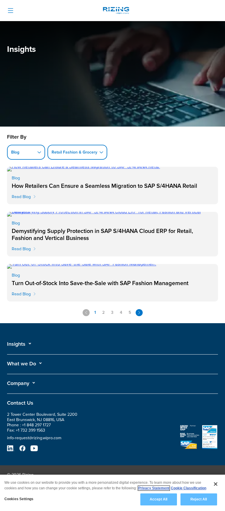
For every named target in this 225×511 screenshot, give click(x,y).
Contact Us (20, 403)
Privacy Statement (153, 488)
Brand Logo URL (116, 11)
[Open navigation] (10, 10)
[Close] (215, 484)
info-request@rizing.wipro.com (34, 437)
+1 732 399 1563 (30, 430)
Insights (16, 344)
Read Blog (21, 196)
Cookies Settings (18, 499)
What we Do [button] (21, 363)
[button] (19, 344)
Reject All (198, 499)
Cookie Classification (188, 488)
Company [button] (18, 383)
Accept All (158, 499)
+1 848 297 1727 (36, 425)
